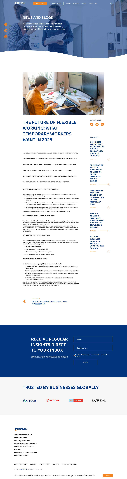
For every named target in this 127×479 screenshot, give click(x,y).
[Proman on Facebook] (5, 24)
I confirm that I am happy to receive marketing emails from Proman (92, 355)
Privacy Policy (44, 464)
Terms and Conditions (69, 464)
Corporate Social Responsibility (25, 443)
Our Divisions (76, 3)
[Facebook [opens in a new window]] (91, 124)
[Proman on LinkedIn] (5, 30)
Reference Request (21, 455)
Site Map (55, 464)
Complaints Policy (20, 464)
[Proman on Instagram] (5, 36)
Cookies (33, 464)
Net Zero (17, 449)
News (96, 3)
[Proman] (19, 3)
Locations (83, 3)
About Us (68, 3)
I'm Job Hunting (56, 3)
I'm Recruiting (40, 3)
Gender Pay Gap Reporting (24, 446)
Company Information (22, 440)
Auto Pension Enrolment (23, 434)
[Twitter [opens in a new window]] (97, 124)
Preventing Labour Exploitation (25, 452)
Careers (90, 3)
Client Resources (20, 437)
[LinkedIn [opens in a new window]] (102, 124)
